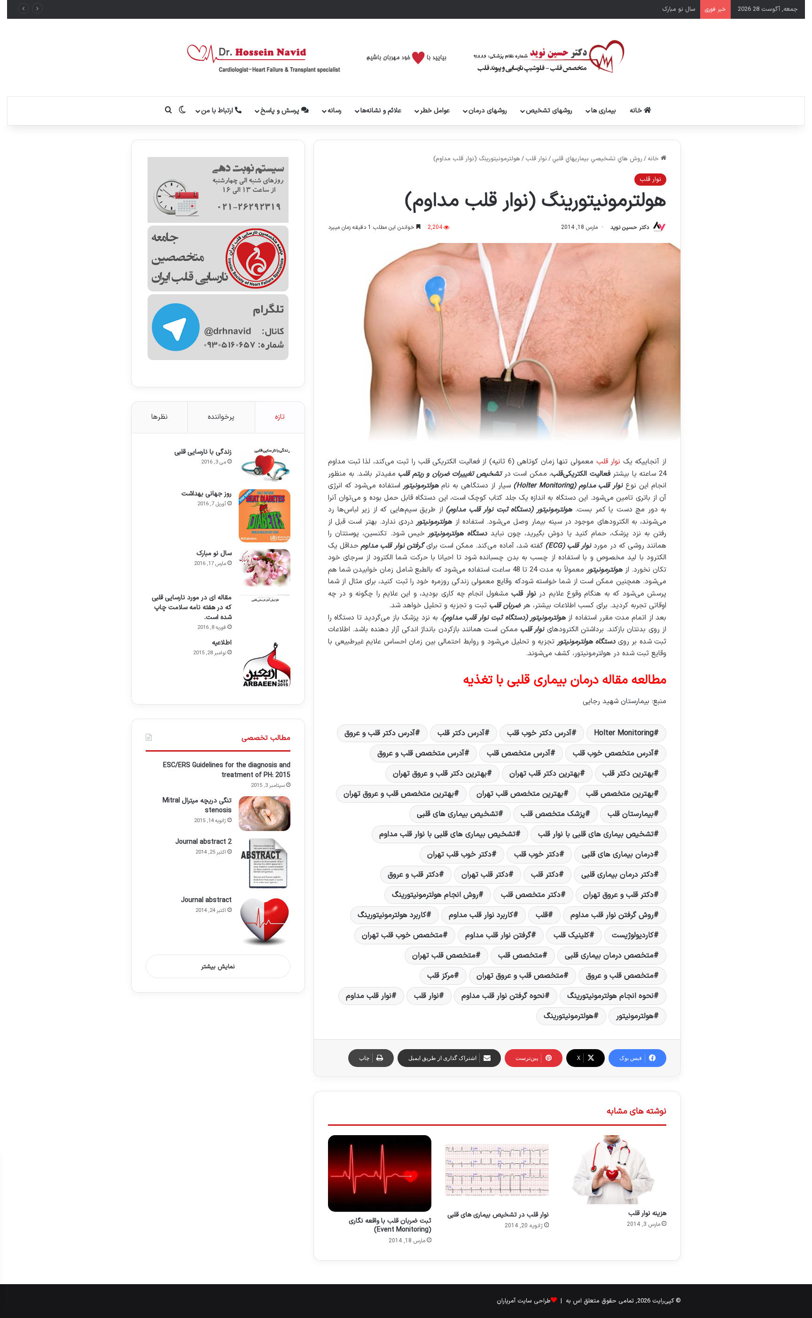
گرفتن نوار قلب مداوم (498, 935)
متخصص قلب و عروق (620, 975)
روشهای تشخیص (549, 111)
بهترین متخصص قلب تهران (519, 794)
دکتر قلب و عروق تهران (618, 895)
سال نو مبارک (214, 553)
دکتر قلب (545, 874)
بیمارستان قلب (631, 814)
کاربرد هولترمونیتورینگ (392, 915)
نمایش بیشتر (218, 967)
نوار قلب (536, 159)
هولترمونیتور (635, 1016)
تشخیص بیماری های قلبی (457, 814)
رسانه (335, 111)
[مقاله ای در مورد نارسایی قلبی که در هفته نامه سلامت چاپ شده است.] (264, 597)
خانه (637, 111)
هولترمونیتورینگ (568, 1016)
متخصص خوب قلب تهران (402, 935)
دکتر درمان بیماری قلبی (617, 874)
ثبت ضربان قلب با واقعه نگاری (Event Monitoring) (390, 1225)
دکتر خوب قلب (536, 854)
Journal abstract (206, 900)
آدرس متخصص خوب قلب (613, 753)
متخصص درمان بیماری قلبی (609, 955)
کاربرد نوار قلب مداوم (481, 915)
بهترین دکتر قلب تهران (544, 773)
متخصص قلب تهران (444, 955)
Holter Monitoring (624, 733)
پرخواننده (221, 417)
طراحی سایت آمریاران (524, 1301)
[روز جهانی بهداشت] (264, 515)
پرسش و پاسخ (280, 111)
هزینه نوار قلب (647, 1213)
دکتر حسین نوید (629, 227)
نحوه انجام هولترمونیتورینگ (610, 996)
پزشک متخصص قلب (553, 814)
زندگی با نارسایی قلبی (203, 452)
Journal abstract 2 (203, 842)
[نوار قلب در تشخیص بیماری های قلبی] (497, 1170)
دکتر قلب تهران (484, 874)
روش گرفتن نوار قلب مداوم (612, 915)
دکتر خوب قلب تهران (459, 854)
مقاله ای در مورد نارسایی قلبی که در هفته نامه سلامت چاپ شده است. (192, 607)
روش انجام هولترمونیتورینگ (435, 895)
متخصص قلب (520, 955)
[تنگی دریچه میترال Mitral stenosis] (264, 813)
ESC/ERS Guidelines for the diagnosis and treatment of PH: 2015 (226, 770)
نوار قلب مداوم (368, 996)
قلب (542, 915)
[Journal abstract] (264, 922)
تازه (280, 417)
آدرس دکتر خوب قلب (539, 733)
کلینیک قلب (571, 935)
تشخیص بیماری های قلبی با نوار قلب (596, 834)
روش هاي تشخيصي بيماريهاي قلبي (597, 159)
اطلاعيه (222, 643)
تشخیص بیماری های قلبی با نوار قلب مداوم (447, 834)
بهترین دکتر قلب (628, 773)
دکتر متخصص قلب (531, 895)
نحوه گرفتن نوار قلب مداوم (503, 996)
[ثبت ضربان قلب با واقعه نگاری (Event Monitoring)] (379, 1173)
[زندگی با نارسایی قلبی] (264, 465)
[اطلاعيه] (264, 664)
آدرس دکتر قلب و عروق (379, 733)
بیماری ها (603, 111)
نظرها (159, 417)
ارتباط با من (218, 111)
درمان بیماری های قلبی (618, 854)
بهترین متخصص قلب (620, 794)
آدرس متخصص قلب (518, 753)
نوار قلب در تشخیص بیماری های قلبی (498, 1215)
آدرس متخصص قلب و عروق (420, 753)
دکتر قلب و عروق (413, 874)
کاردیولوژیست (633, 935)
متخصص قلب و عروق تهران (519, 975)
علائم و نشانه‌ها (380, 111)
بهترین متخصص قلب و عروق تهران (399, 794)
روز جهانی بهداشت (206, 494)
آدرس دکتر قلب (460, 733)
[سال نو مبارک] (264, 568)
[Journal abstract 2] (264, 863)
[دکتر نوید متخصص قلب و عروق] (406, 58)
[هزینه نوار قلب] (614, 1169)
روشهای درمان (487, 111)
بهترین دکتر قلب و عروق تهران (440, 773)
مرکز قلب (440, 975)
